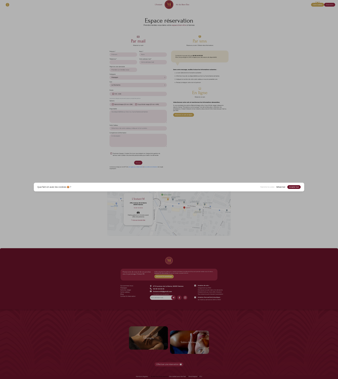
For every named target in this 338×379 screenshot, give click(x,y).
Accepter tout (294, 187)
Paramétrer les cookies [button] (267, 187)
